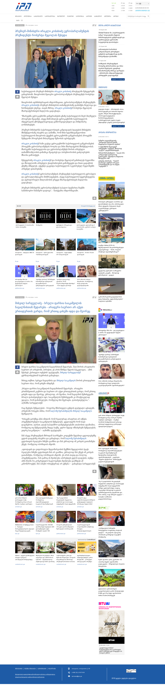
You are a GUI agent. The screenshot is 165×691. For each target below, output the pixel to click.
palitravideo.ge (19, 288)
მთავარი (18, 16)
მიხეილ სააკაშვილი (82, 411)
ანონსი (115, 16)
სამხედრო (98, 16)
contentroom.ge (20, 564)
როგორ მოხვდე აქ (88, 206)
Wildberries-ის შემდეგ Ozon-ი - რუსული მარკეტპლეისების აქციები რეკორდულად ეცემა (24, 528)
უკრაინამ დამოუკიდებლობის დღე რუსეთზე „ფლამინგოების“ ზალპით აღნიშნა (110, 299)
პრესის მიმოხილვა (107, 132)
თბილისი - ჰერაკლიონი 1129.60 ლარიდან (44, 253)
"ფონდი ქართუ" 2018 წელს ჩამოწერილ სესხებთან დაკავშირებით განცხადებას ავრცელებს (45, 282)
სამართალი (38, 16)
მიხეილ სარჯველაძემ (70, 372)
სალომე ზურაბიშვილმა (61, 411)
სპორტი (89, 16)
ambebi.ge (18, 506)
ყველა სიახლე (117, 79)
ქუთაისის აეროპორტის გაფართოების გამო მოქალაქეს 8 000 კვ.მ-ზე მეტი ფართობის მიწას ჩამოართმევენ (111, 592)
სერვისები (42, 669)
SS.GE (19, 206)
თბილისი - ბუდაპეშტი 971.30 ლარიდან (64, 253)
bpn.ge (114, 3)
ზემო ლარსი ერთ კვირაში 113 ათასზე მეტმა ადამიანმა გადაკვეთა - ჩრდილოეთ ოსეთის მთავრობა (111, 563)
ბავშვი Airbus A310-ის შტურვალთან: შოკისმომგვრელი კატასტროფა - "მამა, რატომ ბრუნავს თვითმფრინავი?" (111, 248)
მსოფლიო (61, 16)
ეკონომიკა (80, 16)
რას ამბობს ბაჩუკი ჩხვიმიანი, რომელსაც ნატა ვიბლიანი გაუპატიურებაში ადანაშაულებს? (85, 283)
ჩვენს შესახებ (30, 669)
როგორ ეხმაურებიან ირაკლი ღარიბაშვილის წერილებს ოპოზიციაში (65, 527)
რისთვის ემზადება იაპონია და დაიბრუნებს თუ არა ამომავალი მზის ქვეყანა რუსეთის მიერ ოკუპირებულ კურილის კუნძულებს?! (111, 206)
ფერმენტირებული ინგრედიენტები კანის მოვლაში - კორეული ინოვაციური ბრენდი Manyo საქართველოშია (85, 559)
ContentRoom (91, 539)
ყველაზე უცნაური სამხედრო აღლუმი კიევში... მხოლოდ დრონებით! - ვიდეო (109, 273)
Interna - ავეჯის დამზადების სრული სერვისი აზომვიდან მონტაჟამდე (24, 557)
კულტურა (107, 16)
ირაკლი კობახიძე (62, 91)
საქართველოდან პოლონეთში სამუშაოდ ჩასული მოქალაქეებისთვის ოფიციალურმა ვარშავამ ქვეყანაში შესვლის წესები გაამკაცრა (86, 531)
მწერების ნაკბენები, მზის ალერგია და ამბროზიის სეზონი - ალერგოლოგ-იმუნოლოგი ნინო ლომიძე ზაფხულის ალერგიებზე (45, 559)
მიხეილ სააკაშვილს (66, 380)
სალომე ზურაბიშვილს (75, 438)
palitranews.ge (60, 533)
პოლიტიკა (28, 16)
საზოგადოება (50, 16)
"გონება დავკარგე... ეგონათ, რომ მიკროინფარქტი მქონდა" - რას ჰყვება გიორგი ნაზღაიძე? (65, 283)
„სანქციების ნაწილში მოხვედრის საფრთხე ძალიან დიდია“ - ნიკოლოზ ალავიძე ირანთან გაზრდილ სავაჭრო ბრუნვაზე (110, 532)
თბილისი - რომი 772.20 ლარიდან (85, 253)
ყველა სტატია (117, 126)
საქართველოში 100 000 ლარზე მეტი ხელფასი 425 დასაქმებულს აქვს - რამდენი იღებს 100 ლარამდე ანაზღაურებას (45, 529)
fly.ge (16, 261)
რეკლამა (52, 669)
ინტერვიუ (102, 87)
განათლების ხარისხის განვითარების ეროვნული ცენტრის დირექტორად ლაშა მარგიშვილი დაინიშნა (110, 52)
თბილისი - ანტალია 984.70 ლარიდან (24, 253)
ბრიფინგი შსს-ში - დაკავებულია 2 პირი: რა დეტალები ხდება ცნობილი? (24, 282)
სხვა (17, 20)
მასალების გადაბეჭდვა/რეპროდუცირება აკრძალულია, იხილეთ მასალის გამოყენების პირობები (35, 676)
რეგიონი (70, 16)
